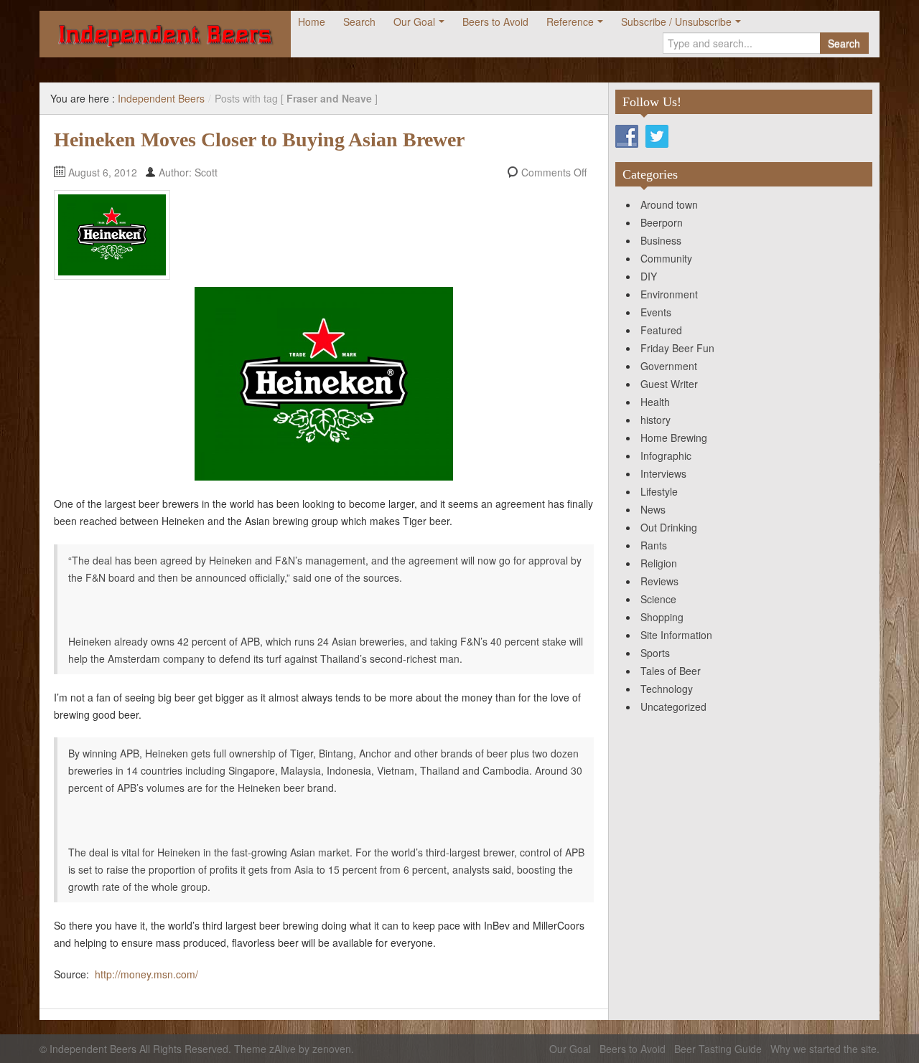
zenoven (331, 1048)
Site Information (676, 635)
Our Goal (414, 21)
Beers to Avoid (495, 21)
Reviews (659, 581)
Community (666, 258)
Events (655, 312)
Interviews (663, 473)
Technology (666, 688)
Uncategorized (673, 706)
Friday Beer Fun (677, 348)
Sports (655, 653)
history (655, 419)
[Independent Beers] (165, 34)
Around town (669, 204)
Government (668, 366)
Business (660, 240)
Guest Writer (669, 384)
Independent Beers (161, 98)
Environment (669, 294)
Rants (653, 545)
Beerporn (661, 222)
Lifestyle (659, 491)
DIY (648, 276)
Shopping (662, 617)
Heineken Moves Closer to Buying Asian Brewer (259, 139)
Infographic (665, 455)
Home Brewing (673, 437)
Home (311, 21)
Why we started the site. (825, 1048)
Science (658, 599)
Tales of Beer (670, 670)
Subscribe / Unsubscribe (676, 21)
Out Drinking (668, 527)
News (653, 509)
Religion (658, 563)
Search (359, 21)
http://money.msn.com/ (146, 974)
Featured (661, 330)
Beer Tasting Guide (718, 1048)
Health (655, 402)
